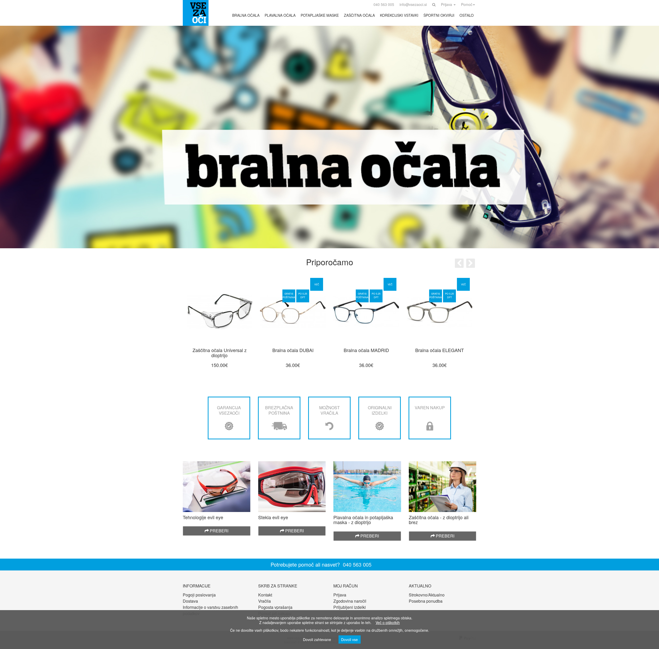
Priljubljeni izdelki (349, 607)
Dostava (190, 601)
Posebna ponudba (426, 601)
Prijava (339, 595)
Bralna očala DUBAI (293, 350)
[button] (434, 4)
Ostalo (466, 15)
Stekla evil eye (273, 517)
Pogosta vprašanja (275, 607)
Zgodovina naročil (349, 601)
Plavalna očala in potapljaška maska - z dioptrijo (363, 520)
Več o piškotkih (388, 622)
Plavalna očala (280, 15)
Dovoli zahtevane (317, 639)
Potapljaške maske (320, 15)
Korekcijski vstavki (399, 15)
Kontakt (265, 595)
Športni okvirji (438, 15)
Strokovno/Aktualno (427, 595)
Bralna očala (245, 15)
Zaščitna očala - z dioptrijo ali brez (439, 520)
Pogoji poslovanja (199, 595)
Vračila (264, 601)
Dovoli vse (349, 639)
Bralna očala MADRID (366, 350)
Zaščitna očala (359, 15)
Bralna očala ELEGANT (439, 350)
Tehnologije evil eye (203, 517)
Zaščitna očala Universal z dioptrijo (220, 352)
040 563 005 (357, 564)
